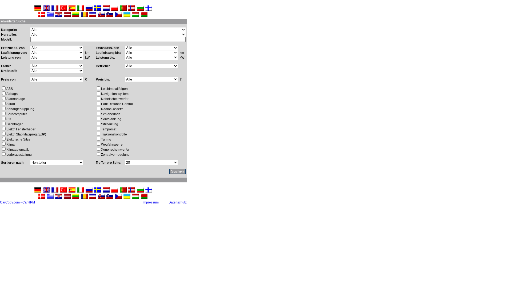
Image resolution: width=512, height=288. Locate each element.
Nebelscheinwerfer (115, 99)
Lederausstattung (19, 155)
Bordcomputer (16, 114)
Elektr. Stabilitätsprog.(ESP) (26, 134)
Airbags (12, 94)
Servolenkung (111, 119)
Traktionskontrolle (114, 134)
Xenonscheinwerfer (115, 149)
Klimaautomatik (17, 149)
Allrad (10, 104)
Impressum (151, 202)
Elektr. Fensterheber (20, 129)
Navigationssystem (115, 94)
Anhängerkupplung (20, 109)
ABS (9, 89)
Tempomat (108, 129)
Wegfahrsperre (112, 144)
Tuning (106, 139)
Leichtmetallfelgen (114, 89)
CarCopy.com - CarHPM (17, 202)
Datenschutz (178, 202)
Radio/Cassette (112, 109)
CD (8, 119)
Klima (10, 144)
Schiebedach (110, 114)
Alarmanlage (15, 99)
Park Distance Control (117, 104)
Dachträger (14, 124)
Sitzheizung (109, 124)
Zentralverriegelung (115, 155)
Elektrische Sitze (18, 139)
